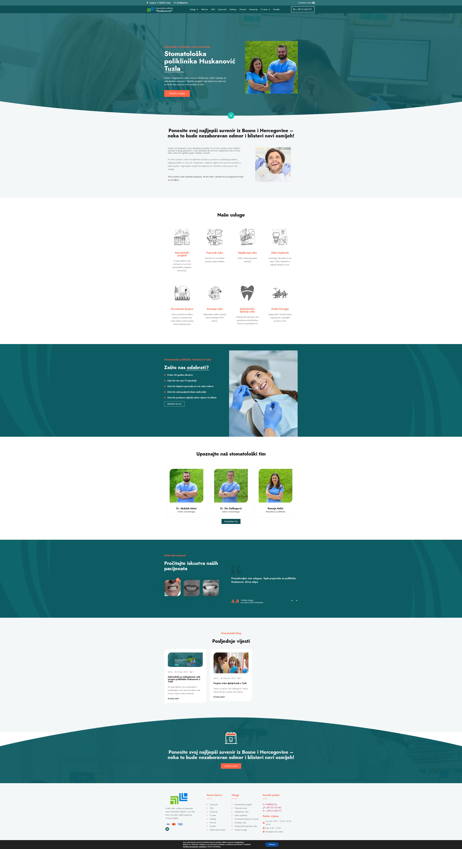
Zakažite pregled (231, 766)
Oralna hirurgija (280, 309)
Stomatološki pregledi (182, 254)
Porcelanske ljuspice (182, 309)
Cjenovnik (222, 9)
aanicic (170, 672)
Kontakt (276, 9)
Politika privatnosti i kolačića (194, 847)
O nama (264, 9)
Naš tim (204, 9)
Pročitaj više (173, 698)
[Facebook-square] (167, 829)
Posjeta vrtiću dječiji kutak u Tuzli (230, 683)
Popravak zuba (214, 253)
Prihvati (272, 844)
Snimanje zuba (215, 309)
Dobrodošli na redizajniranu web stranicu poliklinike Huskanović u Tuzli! (184, 679)
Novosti (242, 9)
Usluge (193, 9)
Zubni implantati (280, 253)
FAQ (213, 9)
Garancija (253, 9)
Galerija (233, 9)
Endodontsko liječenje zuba (247, 310)
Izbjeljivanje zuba (247, 253)
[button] (292, 600)
